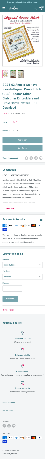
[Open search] (35, 8)
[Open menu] (3, 8)
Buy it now (22, 148)
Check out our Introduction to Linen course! (22, 2)
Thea (4, 113)
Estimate (10, 298)
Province (6, 271)
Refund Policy (8, 310)
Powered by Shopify (9, 454)
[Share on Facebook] (26, 158)
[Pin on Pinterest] (31, 158)
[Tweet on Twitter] (36, 158)
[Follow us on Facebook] (4, 426)
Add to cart (22, 140)
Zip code (5, 283)
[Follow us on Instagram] (9, 426)
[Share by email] (40, 158)
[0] (40, 8)
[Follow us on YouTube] (14, 426)
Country (5, 259)
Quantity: (6, 130)
